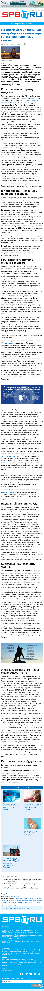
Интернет (5, 959)
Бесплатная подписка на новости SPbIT (16, 978)
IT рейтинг (24, 951)
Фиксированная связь (8, 961)
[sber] (22, 4)
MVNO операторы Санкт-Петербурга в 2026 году (31, 833)
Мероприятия (28, 950)
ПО (39, 962)
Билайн (28, 898)
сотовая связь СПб (19, 898)
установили (19, 279)
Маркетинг (13, 962)
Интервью (20, 950)
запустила (9, 343)
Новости (4, 950)
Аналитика (12, 950)
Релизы (24, 953)
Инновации (37, 964)
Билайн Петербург (11, 902)
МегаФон (38, 898)
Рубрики (14, 23)
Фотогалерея (37, 953)
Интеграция (20, 961)
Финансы (29, 964)
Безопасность (29, 961)
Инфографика (6, 954)
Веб (36, 961)
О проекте (5, 926)
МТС (33, 898)
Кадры (13, 964)
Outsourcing (5, 964)
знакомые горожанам (9, 492)
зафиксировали (7, 773)
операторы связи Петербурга (26, 900)
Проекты (36, 950)
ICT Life (31, 951)
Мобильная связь (13, 896)
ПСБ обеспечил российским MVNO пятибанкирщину (21, 888)
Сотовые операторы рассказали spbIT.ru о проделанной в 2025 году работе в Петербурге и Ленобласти (11, 862)
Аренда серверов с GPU (9, 970)
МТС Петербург (36, 902)
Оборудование (32, 962)
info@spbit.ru (6, 942)
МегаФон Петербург (24, 902)
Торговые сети (21, 962)
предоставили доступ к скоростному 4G (22, 590)
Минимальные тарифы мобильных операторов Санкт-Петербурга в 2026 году (32, 806)
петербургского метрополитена (12, 456)
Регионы (29, 23)
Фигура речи (16, 953)
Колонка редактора (14, 951)
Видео (30, 953)
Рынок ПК (5, 962)
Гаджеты (4, 965)
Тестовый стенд (7, 953)
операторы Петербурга (8, 900)
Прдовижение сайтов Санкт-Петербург (16, 908)
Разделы (21, 23)
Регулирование (20, 964)
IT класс (4, 951)
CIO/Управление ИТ (27, 959)
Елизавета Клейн (16, 44)
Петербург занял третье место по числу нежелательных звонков (11, 806)
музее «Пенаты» (26, 557)
